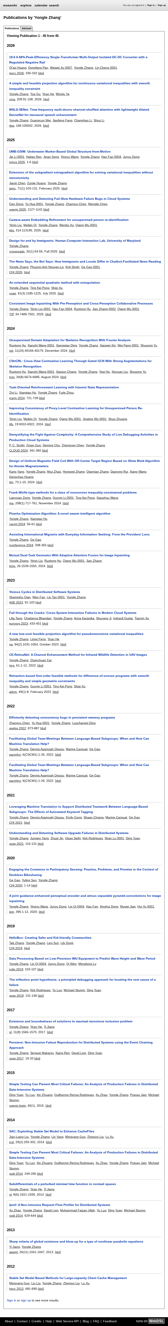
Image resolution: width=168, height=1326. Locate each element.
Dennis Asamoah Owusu (47, 749)
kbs (11, 230)
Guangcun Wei (40, 120)
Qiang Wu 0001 (86, 225)
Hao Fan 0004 (111, 157)
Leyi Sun (53, 943)
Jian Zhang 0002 (104, 309)
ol (10, 1032)
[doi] (41, 73)
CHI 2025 (15, 272)
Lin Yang (57, 1137)
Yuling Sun (29, 880)
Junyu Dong (131, 157)
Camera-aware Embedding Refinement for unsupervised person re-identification (69, 220)
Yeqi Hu (104, 371)
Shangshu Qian (20, 597)
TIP (11, 314)
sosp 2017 (16, 1058)
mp (11, 503)
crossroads (16, 251)
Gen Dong (16, 204)
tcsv (11, 377)
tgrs (11, 665)
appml (13, 1252)
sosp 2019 (16, 995)
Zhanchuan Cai (40, 660)
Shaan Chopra (94, 817)
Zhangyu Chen (76, 204)
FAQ (96, 1321)
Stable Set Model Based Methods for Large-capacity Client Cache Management (68, 1278)
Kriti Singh (72, 267)
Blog (86, 1321)
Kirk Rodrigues (92, 838)
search (54, 5)
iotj (11, 350)
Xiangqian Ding (66, 345)
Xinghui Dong (109, 906)
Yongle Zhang (83, 67)
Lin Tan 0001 (56, 597)
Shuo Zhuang (117, 419)
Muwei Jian (128, 906)
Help (49, 1321)
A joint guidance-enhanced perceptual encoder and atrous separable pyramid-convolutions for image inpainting (85, 898)
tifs (11, 424)
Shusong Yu (148, 345)
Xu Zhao (101, 1095)
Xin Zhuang (44, 1095)
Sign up (162, 5)
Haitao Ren (34, 157)
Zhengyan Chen (73, 445)
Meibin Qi (30, 225)
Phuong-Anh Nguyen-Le (47, 267)
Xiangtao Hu (27, 392)
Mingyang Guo (75, 1137)
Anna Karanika (84, 618)
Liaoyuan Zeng (19, 497)
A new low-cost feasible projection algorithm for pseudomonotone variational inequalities (76, 634)
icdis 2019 (16, 969)
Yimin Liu (15, 225)
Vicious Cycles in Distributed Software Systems (44, 592)
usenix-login (17, 1105)
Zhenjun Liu (95, 1137)
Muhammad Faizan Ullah (77, 1210)
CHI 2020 (15, 885)
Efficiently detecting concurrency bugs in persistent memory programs (62, 717)
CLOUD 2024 (18, 450)
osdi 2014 (16, 1173)
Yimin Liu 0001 (40, 309)
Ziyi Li (13, 392)
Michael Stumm (74, 990)
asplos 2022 (17, 728)
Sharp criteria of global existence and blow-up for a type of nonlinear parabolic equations (76, 1241)
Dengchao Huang (21, 477)
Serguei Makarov (42, 1053)
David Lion (79, 1053)
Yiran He (48, 94)
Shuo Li (99, 120)
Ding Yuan (133, 838)
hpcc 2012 (16, 1288)
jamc (12, 188)
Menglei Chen (97, 204)
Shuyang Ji (103, 618)
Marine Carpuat (77, 749)
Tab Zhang (16, 943)
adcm (13, 692)
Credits (36, 1321)
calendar (41, 5)
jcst (11, 1142)
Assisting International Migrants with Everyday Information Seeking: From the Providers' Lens (79, 534)
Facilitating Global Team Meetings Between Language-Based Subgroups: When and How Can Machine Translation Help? (79, 741)
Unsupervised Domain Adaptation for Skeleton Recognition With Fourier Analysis (70, 340)
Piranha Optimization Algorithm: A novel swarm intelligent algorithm (59, 513)
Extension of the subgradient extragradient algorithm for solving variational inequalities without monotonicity (81, 175)
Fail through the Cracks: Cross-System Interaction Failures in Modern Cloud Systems (72, 612)
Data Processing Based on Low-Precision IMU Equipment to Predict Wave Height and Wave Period (82, 958)
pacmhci (15, 754)
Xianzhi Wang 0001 (41, 345)
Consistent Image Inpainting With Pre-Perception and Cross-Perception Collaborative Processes (81, 303)
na (11, 644)
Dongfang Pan (38, 67)
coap (12, 293)
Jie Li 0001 (16, 157)
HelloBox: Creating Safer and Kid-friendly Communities (50, 937)
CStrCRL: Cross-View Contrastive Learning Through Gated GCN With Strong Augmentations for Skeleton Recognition (80, 363)
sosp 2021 (16, 843)
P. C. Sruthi (16, 445)
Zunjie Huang (36, 183)
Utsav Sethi (73, 838)
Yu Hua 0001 (34, 204)
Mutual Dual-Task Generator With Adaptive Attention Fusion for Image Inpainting (69, 555)
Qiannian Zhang (97, 471)
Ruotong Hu (82, 309)
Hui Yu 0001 (145, 906)
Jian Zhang (94, 560)
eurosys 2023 (18, 623)
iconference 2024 (21, 545)
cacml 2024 (17, 524)
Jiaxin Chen (17, 183)
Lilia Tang (15, 618)
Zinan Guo (33, 445)
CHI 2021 (15, 822)
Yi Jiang (49, 1027)
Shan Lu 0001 (114, 838)
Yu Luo (57, 990)
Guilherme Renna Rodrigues (74, 1095)
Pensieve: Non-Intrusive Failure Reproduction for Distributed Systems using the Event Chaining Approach (81, 1045)
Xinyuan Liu (120, 371)
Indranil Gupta (123, 618)
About (9, 1321)
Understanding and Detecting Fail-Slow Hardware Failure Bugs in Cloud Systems (69, 198)
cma (12, 99)
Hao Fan (92, 906)
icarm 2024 (17, 398)
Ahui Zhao (54, 471)
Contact (22, 1321)
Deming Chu (51, 445)
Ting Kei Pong (39, 288)
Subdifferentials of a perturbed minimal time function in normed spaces (62, 1184)
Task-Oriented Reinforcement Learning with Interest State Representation (64, 387)
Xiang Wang (138, 471)
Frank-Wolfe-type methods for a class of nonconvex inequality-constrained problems (73, 492)
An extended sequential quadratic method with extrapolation (54, 282)
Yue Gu (35, 94)
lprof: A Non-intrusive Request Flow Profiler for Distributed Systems (59, 1205)
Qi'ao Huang (17, 67)
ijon (11, 911)
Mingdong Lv (87, 964)
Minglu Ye (62, 94)
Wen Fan (38, 597)
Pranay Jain (138, 1095)
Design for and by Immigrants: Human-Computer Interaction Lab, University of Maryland (75, 240)
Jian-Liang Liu (19, 1137)
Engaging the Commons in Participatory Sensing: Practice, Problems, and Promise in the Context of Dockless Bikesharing (83, 872)
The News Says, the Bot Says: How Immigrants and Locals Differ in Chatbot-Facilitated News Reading (85, 261)
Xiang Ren (62, 1053)
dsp (11, 125)
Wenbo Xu (66, 225)
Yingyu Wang (70, 157)
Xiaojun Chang (66, 371)
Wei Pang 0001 (128, 345)
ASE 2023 (16, 602)
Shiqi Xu (57, 288)
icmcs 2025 (17, 162)
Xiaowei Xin (108, 345)
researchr (10, 5)
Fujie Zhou (66, 392)
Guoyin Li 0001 (63, 497)
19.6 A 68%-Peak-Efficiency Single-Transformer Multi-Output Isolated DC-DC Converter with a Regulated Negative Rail (78, 59)
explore (26, 5)
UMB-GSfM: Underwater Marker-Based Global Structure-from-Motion (60, 151)
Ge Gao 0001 (90, 267)
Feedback (110, 1321)
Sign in (151, 5)
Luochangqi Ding (84, 723)
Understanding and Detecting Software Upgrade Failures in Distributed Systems (69, 833)
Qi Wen (71, 964)
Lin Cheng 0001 (106, 67)
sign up (26, 1300)
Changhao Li (83, 120)
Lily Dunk (67, 943)
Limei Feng (38, 639)
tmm (12, 566)
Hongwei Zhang (74, 471)
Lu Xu (109, 1137)
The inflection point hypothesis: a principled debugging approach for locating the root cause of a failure (82, 982)
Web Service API (67, 1321)
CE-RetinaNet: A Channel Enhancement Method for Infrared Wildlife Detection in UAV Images (78, 654)
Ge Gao (35, 539)
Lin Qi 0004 (76, 906)
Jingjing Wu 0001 (95, 419)
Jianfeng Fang (62, 120)
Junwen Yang (39, 838)
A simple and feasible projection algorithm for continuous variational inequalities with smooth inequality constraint (79, 85)
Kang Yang (16, 471)
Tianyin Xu (142, 618)
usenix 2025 (17, 209)
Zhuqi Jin (57, 838)
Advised (26, 28)
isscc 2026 (16, 73)
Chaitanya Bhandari (37, 618)
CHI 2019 (15, 948)
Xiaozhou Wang (107, 497)
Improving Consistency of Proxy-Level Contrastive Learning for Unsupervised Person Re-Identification (76, 410)
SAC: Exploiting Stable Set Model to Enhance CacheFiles (51, 1131)
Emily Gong (74, 817)
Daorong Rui (119, 471)
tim (11, 482)
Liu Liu (35, 1283)
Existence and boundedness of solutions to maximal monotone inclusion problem (70, 1021)
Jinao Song (51, 157)
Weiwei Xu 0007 (61, 67)
